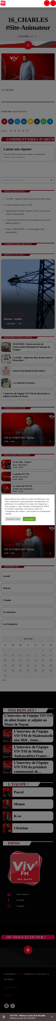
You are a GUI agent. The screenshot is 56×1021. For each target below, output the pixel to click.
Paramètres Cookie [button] (13, 519)
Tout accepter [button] (29, 519)
